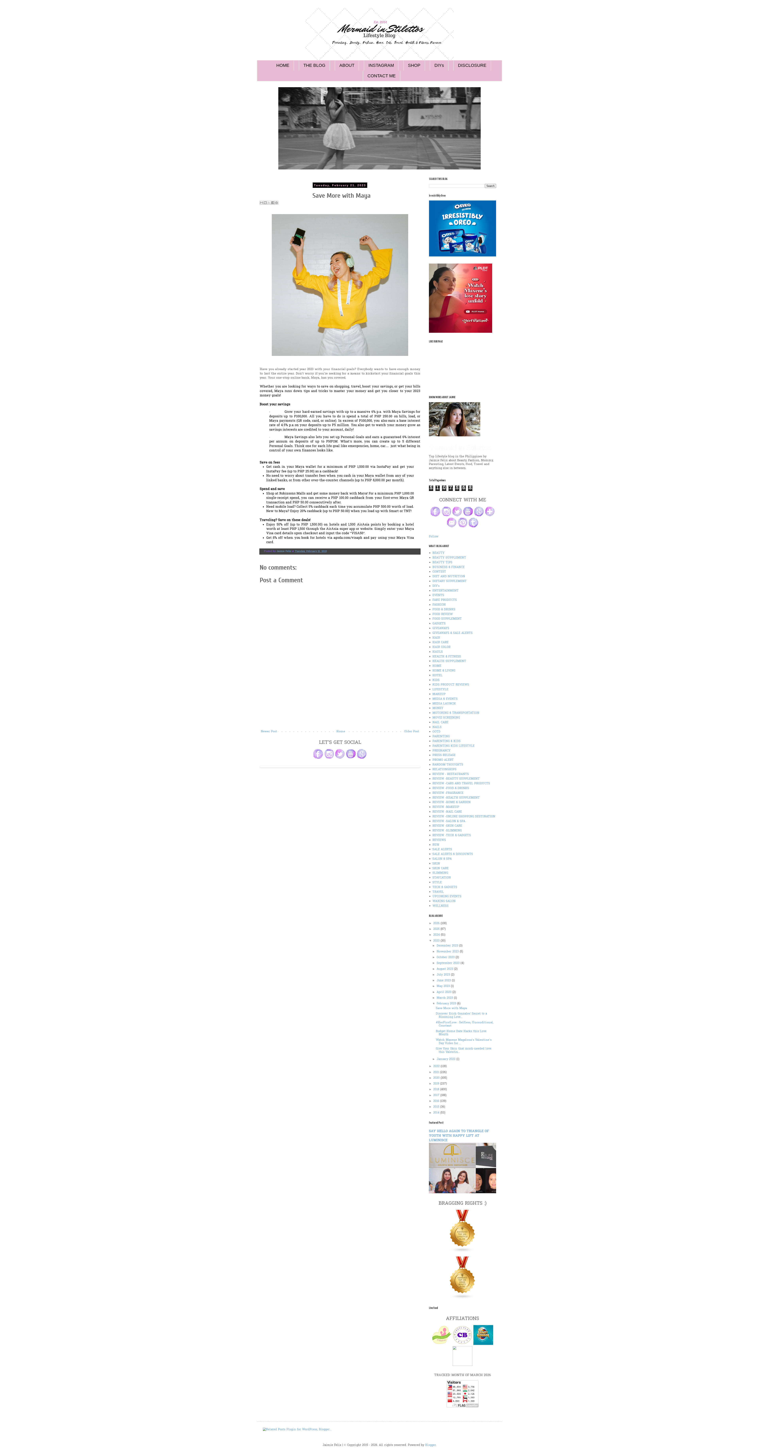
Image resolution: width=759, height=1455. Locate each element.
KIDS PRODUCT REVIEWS (450, 685)
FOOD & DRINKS (443, 610)
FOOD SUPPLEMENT (447, 619)
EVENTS (438, 595)
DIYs (439, 65)
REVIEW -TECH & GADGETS (451, 835)
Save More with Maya (451, 1008)
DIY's (436, 586)
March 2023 (445, 998)
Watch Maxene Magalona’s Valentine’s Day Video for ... (464, 1042)
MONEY (437, 708)
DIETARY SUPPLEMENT (449, 581)
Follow (433, 537)
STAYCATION (441, 878)
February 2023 (447, 1004)
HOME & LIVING (443, 671)
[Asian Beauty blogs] (462, 1298)
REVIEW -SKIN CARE (447, 826)
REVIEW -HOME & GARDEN (451, 802)
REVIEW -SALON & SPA (448, 821)
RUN (435, 845)
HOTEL (437, 675)
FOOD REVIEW (442, 614)
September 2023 (449, 963)
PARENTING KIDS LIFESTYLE (453, 746)
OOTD (436, 732)
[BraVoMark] (462, 1365)
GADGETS (439, 624)
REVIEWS (439, 840)
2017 (436, 1095)
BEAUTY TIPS (442, 563)
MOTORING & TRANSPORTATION (455, 713)
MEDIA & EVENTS (445, 699)
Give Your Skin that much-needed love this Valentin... (463, 1050)
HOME (282, 65)
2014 (436, 1113)
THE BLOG (314, 65)
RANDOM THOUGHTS (447, 765)
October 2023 (446, 957)
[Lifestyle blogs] (462, 1252)
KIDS (436, 680)
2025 (437, 929)
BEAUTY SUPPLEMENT (449, 558)
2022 (437, 1066)
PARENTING (441, 737)
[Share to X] (269, 203)
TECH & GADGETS (444, 887)
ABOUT (346, 65)
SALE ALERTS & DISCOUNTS (452, 854)
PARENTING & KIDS (446, 741)
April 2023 (444, 992)
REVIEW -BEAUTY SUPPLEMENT (456, 779)
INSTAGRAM (381, 65)
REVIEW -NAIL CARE (447, 812)
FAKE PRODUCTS (444, 600)
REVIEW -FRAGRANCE (448, 793)
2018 (436, 1089)
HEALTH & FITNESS (446, 657)
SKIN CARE (440, 868)
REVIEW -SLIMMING (447, 831)
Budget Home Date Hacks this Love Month (461, 1033)
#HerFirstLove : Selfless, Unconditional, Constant (465, 1024)
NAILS (437, 727)
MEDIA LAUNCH (444, 704)
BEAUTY (438, 553)
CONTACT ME (381, 75)
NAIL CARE (440, 722)
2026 (437, 923)
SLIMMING (440, 873)
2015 (436, 1107)
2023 (437, 941)
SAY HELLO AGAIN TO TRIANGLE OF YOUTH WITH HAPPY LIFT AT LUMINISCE (459, 1136)
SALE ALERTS (442, 849)
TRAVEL (438, 892)
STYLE (437, 882)
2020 (437, 1078)
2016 (436, 1101)
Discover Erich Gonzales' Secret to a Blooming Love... (461, 1015)
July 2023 (444, 975)
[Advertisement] (340, 699)
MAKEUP (439, 694)
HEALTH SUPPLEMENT (449, 661)
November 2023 (448, 952)
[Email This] (261, 203)
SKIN (436, 864)
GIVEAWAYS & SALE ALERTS (452, 633)
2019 (436, 1084)
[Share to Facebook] (273, 203)
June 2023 (444, 981)
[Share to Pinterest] (276, 203)
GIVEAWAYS (440, 628)
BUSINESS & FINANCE (448, 567)
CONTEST (439, 572)
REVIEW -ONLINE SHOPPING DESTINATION (463, 817)
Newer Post (269, 732)
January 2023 (446, 1059)
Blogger (430, 1445)
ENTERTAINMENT (445, 591)
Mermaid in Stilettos (460, 448)
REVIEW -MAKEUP (445, 807)
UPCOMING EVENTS (446, 896)
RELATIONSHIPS (444, 770)
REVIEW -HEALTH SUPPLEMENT (456, 798)
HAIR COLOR (441, 647)
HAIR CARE (440, 642)
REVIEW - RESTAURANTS (450, 774)
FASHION (439, 605)
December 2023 (448, 946)
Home (340, 732)
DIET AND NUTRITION (448, 577)
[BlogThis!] (265, 203)
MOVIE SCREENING (446, 718)
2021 (436, 1072)
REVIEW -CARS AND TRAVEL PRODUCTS (461, 784)
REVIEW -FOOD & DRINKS (450, 788)
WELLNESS (440, 906)
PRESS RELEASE (444, 755)
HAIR (436, 638)
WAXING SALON (444, 901)
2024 (437, 935)
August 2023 (445, 969)
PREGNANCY (441, 751)
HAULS (437, 652)
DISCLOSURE (472, 65)
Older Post (411, 732)
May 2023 (444, 986)
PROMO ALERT (443, 760)
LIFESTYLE (440, 689)
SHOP (414, 65)
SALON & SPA (442, 859)
